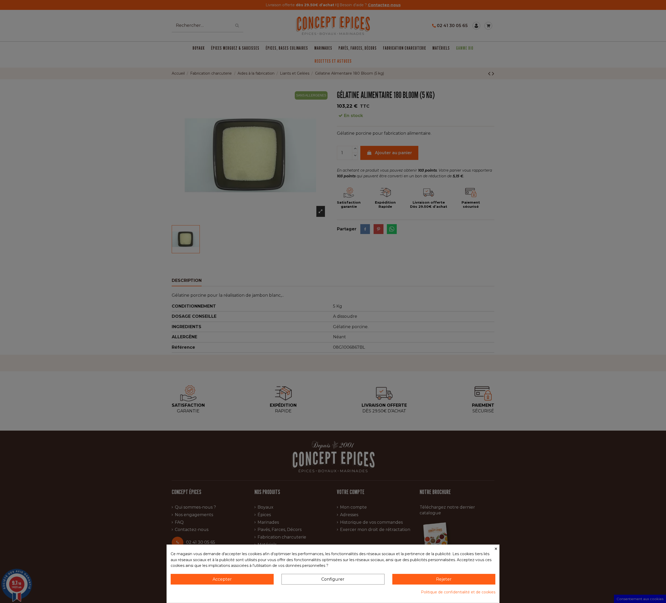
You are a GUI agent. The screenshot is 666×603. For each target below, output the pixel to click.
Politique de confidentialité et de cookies (458, 592)
